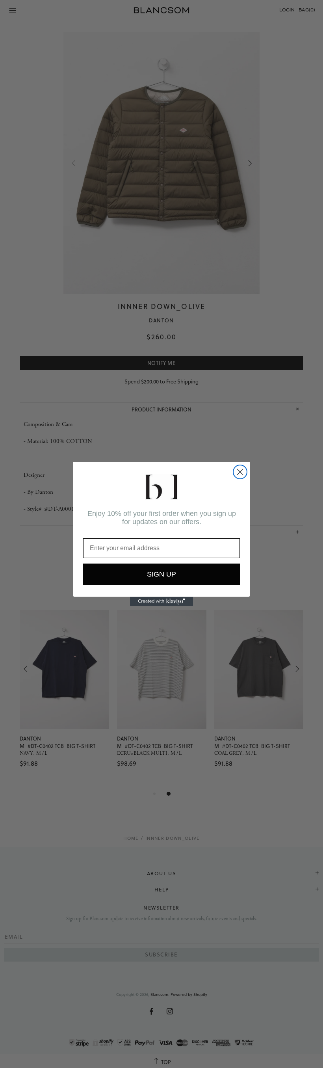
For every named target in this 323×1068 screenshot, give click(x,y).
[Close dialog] (240, 472)
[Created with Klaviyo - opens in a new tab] (161, 601)
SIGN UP (161, 574)
